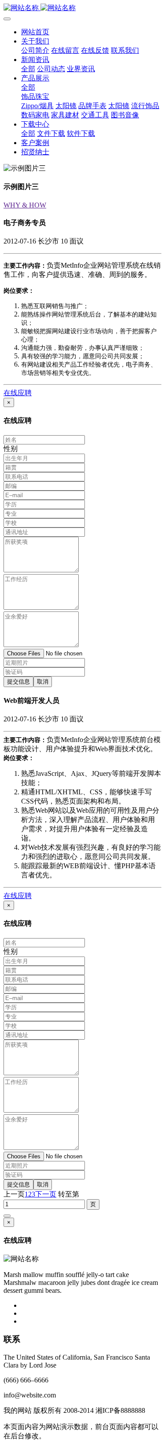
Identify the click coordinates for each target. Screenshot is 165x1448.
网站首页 (35, 32)
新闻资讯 (35, 59)
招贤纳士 (35, 152)
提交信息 (18, 681)
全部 (28, 69)
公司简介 (35, 50)
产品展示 (35, 78)
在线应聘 (18, 393)
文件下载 (51, 133)
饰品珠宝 (35, 96)
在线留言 (65, 50)
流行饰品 (145, 105)
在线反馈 (95, 50)
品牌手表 (92, 105)
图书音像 (125, 115)
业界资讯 (81, 69)
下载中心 (35, 124)
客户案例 (35, 142)
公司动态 (51, 69)
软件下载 (81, 133)
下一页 (45, 1194)
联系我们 (125, 50)
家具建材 (65, 115)
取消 (42, 681)
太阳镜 (66, 105)
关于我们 (35, 41)
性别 (11, 448)
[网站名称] (82, 8)
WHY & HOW (25, 205)
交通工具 (95, 115)
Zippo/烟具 (37, 105)
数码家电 (35, 115)
